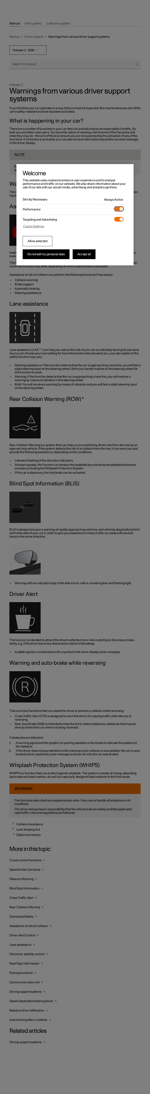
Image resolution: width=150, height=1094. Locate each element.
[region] (75, 214)
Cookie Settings (33, 226)
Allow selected (37, 241)
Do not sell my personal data (46, 254)
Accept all (84, 254)
